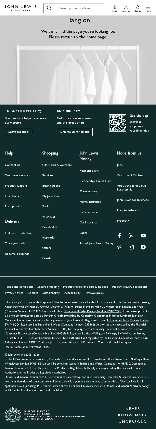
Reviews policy (94, 293)
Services (47, 175)
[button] (148, 8)
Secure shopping (48, 287)
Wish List (48, 217)
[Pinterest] (119, 248)
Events (47, 258)
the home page (92, 37)
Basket (47, 206)
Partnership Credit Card (96, 181)
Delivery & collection (18, 233)
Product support (16, 185)
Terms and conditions (19, 287)
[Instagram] (131, 248)
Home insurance (90, 202)
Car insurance (89, 222)
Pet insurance (89, 212)
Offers (46, 248)
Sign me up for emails (74, 132)
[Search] (49, 8)
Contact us (12, 165)
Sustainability (51, 293)
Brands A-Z (50, 227)
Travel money (88, 191)
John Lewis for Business (133, 200)
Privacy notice (14, 293)
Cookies (32, 293)
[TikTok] (143, 248)
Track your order (16, 243)
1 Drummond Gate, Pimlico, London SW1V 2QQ (92, 311)
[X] (131, 237)
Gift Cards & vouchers (57, 165)
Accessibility (72, 293)
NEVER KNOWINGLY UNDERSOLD (132, 415)
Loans (84, 233)
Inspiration (49, 237)
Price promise (14, 206)
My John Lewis (52, 196)
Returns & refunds (17, 254)
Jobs (120, 165)
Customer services (17, 175)
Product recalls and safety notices (85, 287)
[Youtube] (143, 237)
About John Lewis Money (97, 243)
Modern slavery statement (129, 287)
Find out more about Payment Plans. (27, 347)
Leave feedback (18, 132)
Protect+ (123, 220)
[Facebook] (119, 237)
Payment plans (89, 170)
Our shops (12, 196)
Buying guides (51, 185)
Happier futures (127, 210)
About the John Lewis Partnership (131, 187)
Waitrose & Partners (131, 175)
